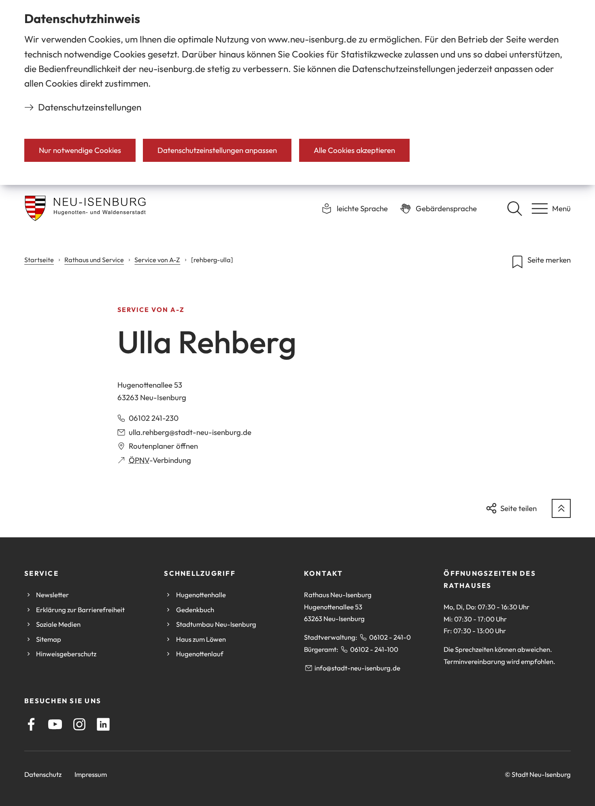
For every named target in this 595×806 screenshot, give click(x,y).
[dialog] (297, 92)
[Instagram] (79, 724)
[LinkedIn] (103, 724)
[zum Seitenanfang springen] (561, 508)
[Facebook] (31, 724)
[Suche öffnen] (514, 208)
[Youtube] (55, 724)
